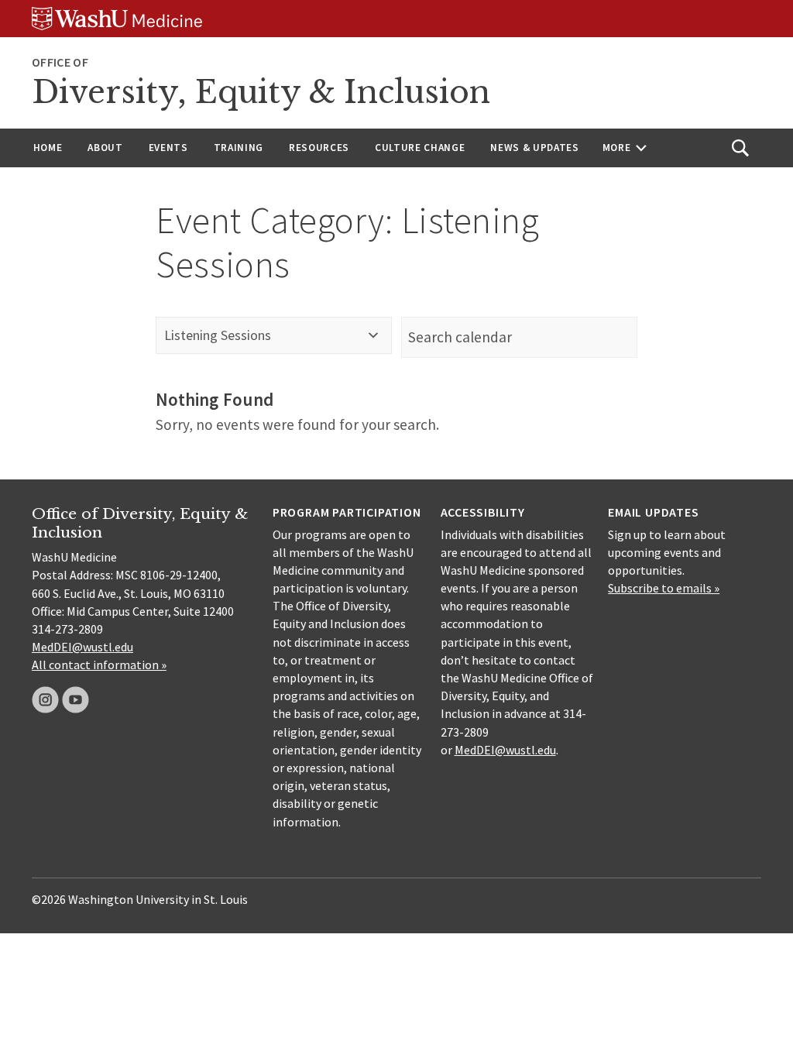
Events (168, 147)
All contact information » (99, 664)
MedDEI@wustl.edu (82, 646)
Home (48, 147)
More (616, 147)
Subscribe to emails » (663, 588)
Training (238, 147)
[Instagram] (45, 699)
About (105, 147)
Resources (319, 147)
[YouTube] (75, 699)
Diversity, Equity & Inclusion (261, 92)
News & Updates (534, 147)
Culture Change (420, 147)
